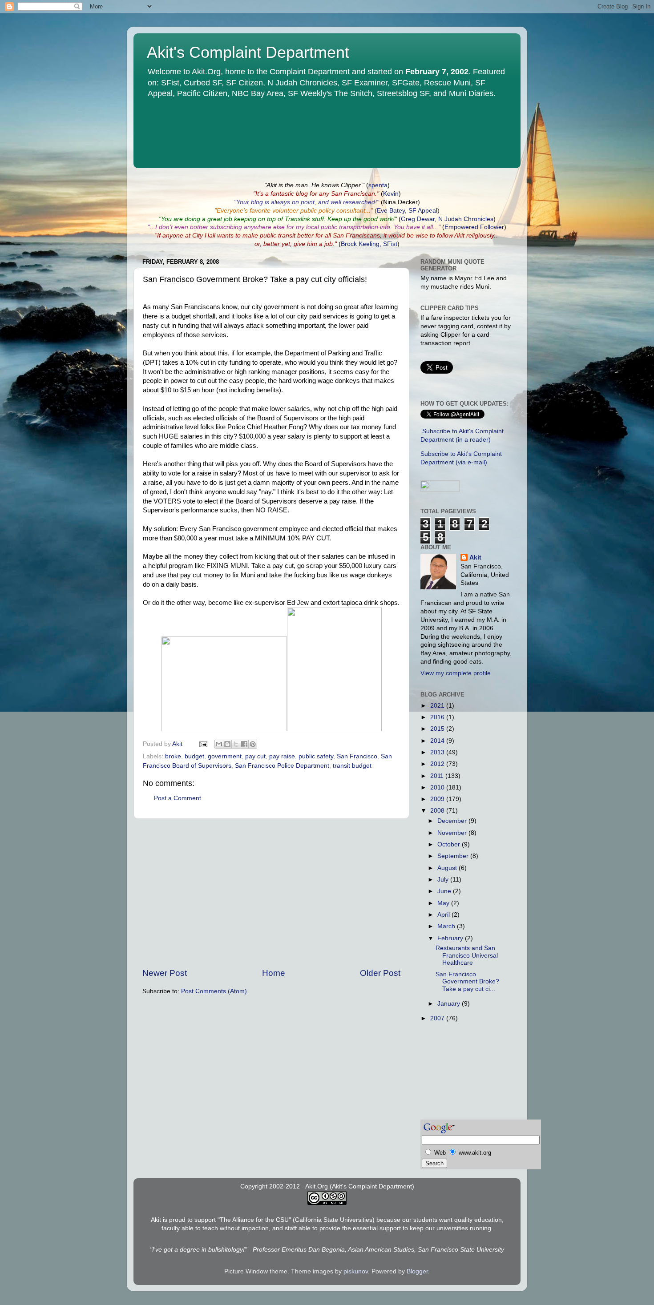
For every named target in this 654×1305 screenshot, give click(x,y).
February (451, 938)
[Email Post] (202, 744)
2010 (438, 787)
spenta (378, 185)
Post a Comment (177, 798)
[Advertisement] (271, 893)
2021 (438, 705)
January (449, 1003)
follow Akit (450, 235)
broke (173, 756)
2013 (438, 752)
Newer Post (164, 973)
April (444, 914)
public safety (316, 756)
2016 (438, 717)
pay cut (255, 756)
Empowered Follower (474, 227)
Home (273, 973)
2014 (438, 740)
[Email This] (218, 744)
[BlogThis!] (227, 744)
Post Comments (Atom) (214, 991)
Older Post (380, 973)
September (453, 856)
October (449, 844)
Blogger (417, 1271)
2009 (438, 799)
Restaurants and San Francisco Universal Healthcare (467, 955)
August (448, 868)
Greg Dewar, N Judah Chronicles (447, 219)
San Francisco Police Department (282, 765)
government (225, 756)
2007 (438, 1018)
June (445, 891)
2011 (437, 776)
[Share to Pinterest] (252, 744)
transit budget (352, 765)
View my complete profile (455, 673)
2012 (438, 764)
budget (194, 756)
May (444, 903)
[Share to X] (235, 744)
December (452, 821)
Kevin (391, 193)
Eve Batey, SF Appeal (407, 210)
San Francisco (357, 756)
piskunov (355, 1271)
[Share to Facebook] (244, 744)
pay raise (282, 756)
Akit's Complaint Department (248, 52)
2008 (438, 810)
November (452, 833)
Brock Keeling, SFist (369, 244)
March (447, 926)
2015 (438, 728)
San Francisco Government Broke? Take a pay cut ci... (467, 981)
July (443, 879)
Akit (475, 557)
